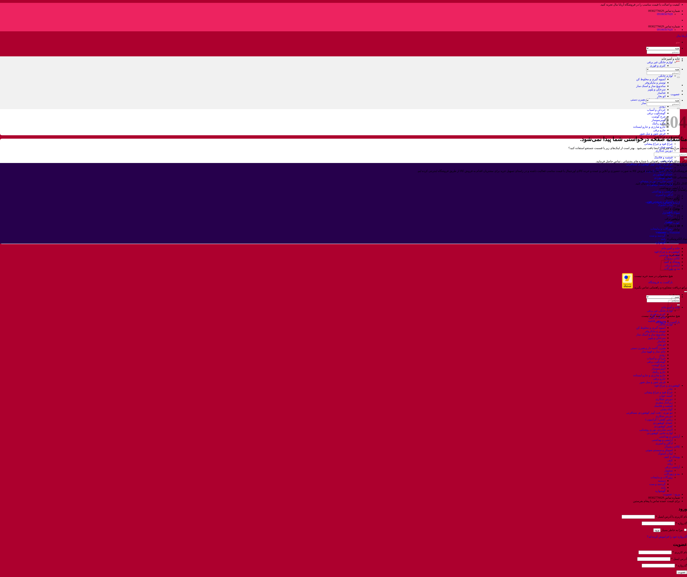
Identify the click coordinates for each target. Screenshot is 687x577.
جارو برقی (659, 130)
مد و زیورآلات (672, 225)
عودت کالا (674, 222)
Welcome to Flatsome (668, 232)
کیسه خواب (666, 395)
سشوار (668, 470)
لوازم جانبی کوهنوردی (660, 433)
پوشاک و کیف (672, 208)
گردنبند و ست (657, 235)
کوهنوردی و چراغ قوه (667, 251)
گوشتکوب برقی (656, 113)
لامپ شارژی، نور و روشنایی (656, 181)
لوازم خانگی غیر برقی (660, 62)
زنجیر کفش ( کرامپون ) (659, 419)
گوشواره (660, 242)
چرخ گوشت (659, 116)
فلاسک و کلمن (657, 317)
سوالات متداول (671, 212)
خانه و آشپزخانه (670, 58)
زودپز (662, 106)
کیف (670, 460)
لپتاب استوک (665, 204)
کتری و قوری (658, 65)
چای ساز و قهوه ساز (653, 351)
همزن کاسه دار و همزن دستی (648, 348)
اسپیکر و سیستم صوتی (659, 450)
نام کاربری (679, 552)
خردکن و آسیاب (656, 109)
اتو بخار (661, 96)
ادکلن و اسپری (664, 194)
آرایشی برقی (672, 467)
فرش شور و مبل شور (653, 133)
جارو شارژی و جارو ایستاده (649, 126)
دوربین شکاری (664, 150)
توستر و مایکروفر (655, 82)
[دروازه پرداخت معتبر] (627, 287)
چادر (670, 388)
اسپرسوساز (659, 119)
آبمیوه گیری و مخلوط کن (651, 79)
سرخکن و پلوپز (657, 89)
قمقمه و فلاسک (663, 157)
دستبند (662, 480)
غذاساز (661, 92)
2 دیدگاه (652, 202)
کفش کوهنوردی (663, 426)
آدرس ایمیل (679, 558)
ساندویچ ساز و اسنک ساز (651, 85)
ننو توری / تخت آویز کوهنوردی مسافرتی (649, 164)
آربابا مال (681, 35)
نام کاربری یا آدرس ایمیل (671, 516)
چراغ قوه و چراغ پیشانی (658, 143)
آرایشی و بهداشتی (669, 187)
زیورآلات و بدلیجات (662, 228)
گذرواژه (681, 523)
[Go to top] (685, 291)
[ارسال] (678, 77)
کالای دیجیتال (672, 198)
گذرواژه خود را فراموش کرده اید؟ (667, 536)
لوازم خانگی (665, 75)
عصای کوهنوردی (663, 174)
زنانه (670, 215)
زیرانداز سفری (664, 402)
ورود (657, 530)
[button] (678, 42)
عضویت (682, 572)
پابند (663, 238)
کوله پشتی (666, 160)
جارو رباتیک (659, 123)
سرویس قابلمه (657, 320)
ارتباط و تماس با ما (668, 202)
